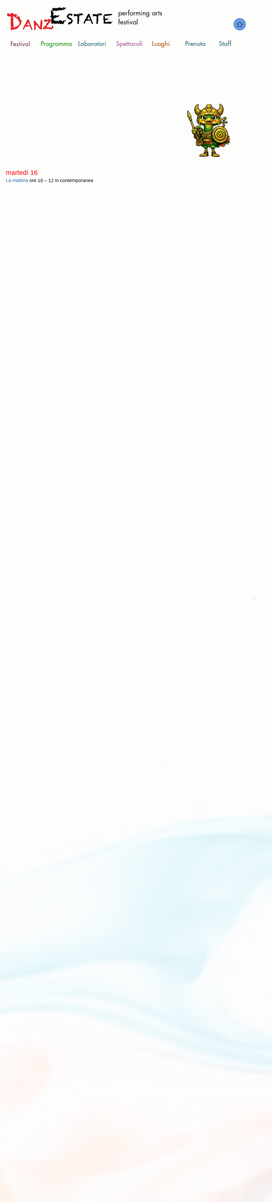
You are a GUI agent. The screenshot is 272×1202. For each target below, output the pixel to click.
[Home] (239, 24)
